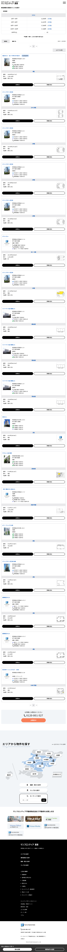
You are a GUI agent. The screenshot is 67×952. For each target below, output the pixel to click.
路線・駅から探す (25, 861)
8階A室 (33, 324)
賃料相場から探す (25, 857)
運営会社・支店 (24, 906)
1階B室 (33, 469)
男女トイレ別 (25, 892)
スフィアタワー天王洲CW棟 (9, 561)
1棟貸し (24, 886)
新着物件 (24, 874)
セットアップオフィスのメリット (29, 901)
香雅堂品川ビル (6, 597)
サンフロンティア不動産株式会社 (28, 936)
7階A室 (33, 396)
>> (36, 46)
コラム (22, 915)
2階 (34, 577)
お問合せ (18, 84)
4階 (34, 71)
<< (30, 46)
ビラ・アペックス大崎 (7, 525)
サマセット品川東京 (7, 453)
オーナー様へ (24, 912)
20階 (33, 180)
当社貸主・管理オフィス (26, 904)
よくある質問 (24, 909)
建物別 (5, 41)
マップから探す (25, 865)
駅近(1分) (24, 883)
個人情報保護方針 (41, 936)
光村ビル (4, 417)
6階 (34, 541)
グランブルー (5, 236)
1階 (34, 433)
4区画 (49, 22)
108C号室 (33, 685)
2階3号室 (33, 505)
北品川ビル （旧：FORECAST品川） (11, 55)
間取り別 (14, 41)
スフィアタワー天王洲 (7, 92)
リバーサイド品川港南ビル (8, 308)
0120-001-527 (34, 715)
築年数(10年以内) (26, 877)
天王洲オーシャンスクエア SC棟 (10, 669)
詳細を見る (49, 84)
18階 (33, 216)
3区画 (49, 18)
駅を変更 (17, 949)
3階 (34, 613)
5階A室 (33, 360)
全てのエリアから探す (60, 744)
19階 (33, 144)
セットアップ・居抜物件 (28, 889)
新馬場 (33, 15)
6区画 (49, 29)
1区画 (49, 25)
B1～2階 (33, 252)
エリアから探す (25, 854)
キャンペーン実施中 (27, 895)
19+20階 (33, 108)
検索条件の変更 (49, 949)
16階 (33, 288)
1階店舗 (24, 880)
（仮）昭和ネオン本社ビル (8, 489)
